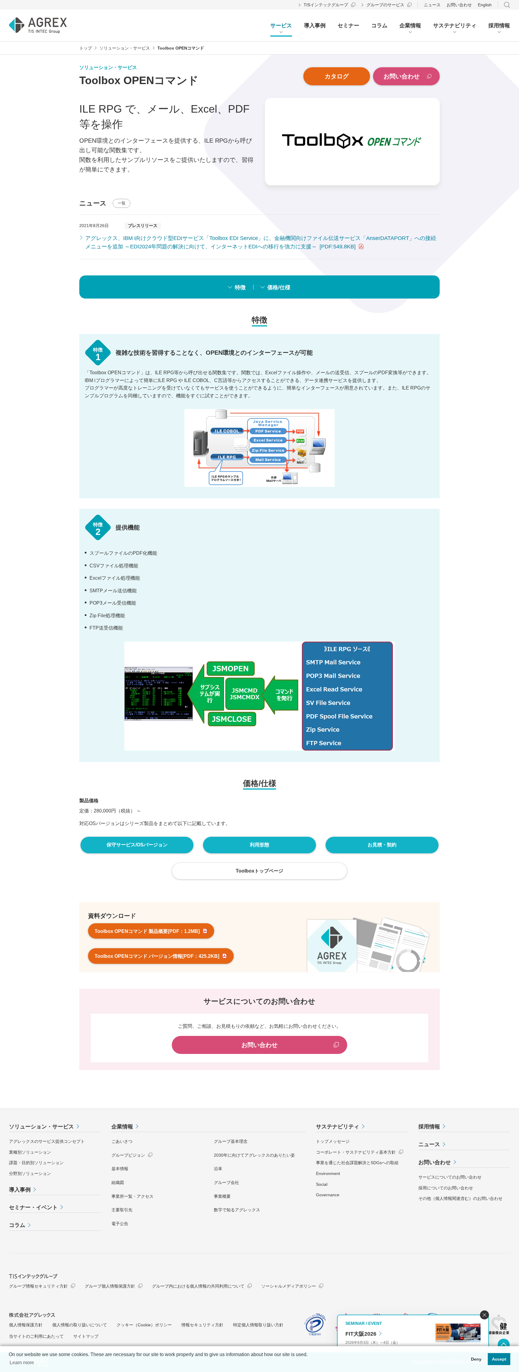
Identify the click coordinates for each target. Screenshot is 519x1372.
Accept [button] (499, 1359)
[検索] (507, 5)
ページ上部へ (503, 1344)
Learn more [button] (22, 1362)
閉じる (484, 1314)
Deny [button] (476, 1359)
